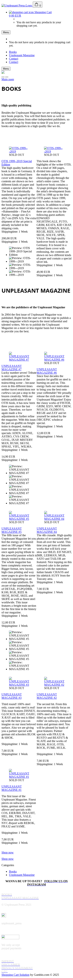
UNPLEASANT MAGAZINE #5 (11, 530)
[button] (2, 77)
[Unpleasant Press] (17, 5)
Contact (13, 58)
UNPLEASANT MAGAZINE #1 (11, 788)
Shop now (7, 852)
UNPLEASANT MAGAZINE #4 (47, 530)
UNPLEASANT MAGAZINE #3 (11, 696)
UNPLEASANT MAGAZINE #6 (47, 371)
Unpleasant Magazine (22, 55)
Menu (6, 32)
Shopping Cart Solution (15, 974)
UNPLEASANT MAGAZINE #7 (11, 367)
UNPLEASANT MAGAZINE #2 (47, 696)
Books (13, 51)
